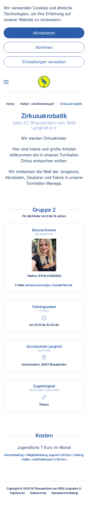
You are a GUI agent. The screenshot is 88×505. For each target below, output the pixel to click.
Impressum (17, 493)
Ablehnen (44, 47)
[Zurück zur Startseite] (44, 82)
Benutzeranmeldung (65, 493)
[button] (6, 82)
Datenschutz (38, 493)
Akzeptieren (44, 32)
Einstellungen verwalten (44, 61)
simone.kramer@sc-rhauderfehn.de (48, 285)
